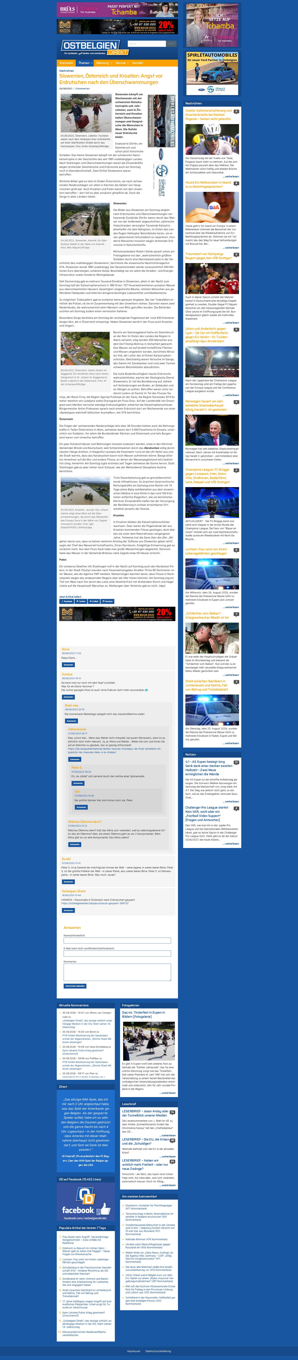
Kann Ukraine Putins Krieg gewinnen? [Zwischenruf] (83, 1052)
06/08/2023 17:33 (71, 653)
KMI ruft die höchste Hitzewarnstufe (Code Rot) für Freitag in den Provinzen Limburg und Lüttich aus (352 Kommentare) (150, 1289)
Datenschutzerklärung (158, 1351)
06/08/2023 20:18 (74, 709)
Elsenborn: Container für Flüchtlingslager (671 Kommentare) (149, 1207)
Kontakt (137, 63)
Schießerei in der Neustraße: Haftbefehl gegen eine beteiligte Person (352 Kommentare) (151, 1300)
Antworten (68, 665)
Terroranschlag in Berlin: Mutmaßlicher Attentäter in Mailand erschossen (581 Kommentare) (150, 1216)
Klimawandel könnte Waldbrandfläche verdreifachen (84, 1333)
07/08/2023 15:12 (77, 826)
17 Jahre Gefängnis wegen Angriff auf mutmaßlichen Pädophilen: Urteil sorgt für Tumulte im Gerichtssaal (87, 1304)
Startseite (66, 63)
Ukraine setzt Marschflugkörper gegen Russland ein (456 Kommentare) (148, 1246)
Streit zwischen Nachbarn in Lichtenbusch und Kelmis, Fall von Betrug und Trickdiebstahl (86, 1293)
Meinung (102, 63)
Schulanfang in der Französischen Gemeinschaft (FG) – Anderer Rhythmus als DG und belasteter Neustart (87, 1270)
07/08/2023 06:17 (77, 733)
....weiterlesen (167, 1093)
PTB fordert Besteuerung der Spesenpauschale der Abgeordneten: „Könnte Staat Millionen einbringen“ (87, 1038)
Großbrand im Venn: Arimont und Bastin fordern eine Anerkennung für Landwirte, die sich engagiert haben (85, 1281)
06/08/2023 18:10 (71, 678)
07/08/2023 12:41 (71, 863)
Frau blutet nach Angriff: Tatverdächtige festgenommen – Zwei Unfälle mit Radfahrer (85, 1239)
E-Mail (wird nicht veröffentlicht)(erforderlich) (89, 948)
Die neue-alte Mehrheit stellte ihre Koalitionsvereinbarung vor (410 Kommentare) (149, 1268)
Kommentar (70, 961)
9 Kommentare (82, 89)
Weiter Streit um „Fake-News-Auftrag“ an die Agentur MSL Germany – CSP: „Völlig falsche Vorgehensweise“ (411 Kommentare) (149, 1257)
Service (121, 63)
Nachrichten (66, 70)
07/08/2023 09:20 (81, 772)
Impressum (133, 1351)
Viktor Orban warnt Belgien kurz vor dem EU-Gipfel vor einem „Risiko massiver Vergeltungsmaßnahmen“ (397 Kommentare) (150, 1278)
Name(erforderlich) (74, 935)
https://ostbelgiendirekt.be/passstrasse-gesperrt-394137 (94, 903)
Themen (84, 63)
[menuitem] (66, 63)
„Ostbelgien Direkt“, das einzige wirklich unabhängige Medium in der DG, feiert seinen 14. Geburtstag (87, 1023)
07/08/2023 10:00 (84, 795)
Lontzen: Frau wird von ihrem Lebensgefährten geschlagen (85, 1261)
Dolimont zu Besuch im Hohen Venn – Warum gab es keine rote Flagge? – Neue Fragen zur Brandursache (86, 1251)
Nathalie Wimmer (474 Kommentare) (146, 1239)
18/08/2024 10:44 (71, 895)
